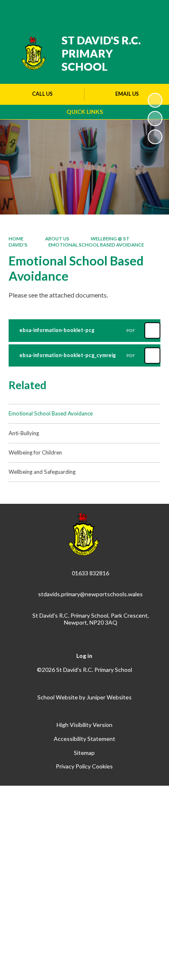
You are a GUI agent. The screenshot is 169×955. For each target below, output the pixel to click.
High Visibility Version (84, 724)
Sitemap (84, 752)
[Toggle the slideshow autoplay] (155, 100)
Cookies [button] (102, 766)
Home (16, 238)
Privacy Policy (73, 766)
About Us (56, 238)
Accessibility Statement (84, 738)
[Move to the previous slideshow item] (155, 118)
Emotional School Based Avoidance (96, 244)
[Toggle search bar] (131, 11)
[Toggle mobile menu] (152, 11)
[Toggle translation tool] (110, 11)
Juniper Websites (109, 697)
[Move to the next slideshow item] (155, 136)
